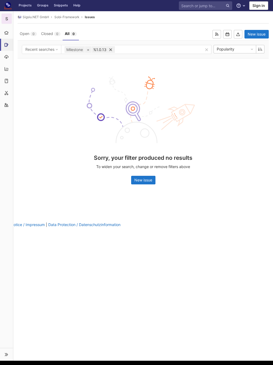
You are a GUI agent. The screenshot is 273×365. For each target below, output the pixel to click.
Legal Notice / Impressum (22, 224)
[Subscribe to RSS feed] (216, 34)
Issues (90, 17)
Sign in (258, 5)
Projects (25, 5)
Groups (43, 5)
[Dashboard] (8, 5)
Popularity (225, 49)
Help (77, 5)
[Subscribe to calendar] (227, 34)
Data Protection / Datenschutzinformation (84, 224)
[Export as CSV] (238, 34)
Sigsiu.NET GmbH (36, 17)
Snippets (61, 5)
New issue (257, 34)
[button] (6, 354)
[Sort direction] (260, 49)
